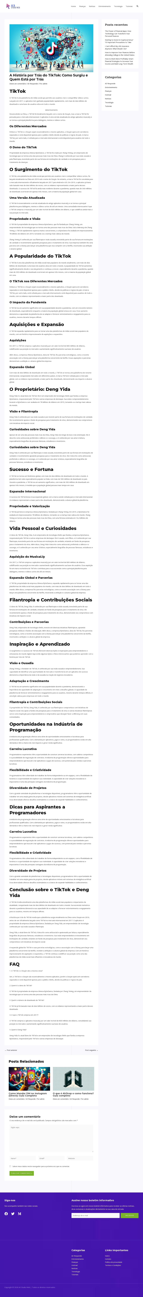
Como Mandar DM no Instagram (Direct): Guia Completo (28, 1094)
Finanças (82, 6)
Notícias (92, 6)
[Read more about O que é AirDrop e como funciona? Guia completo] (73, 1079)
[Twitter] (13, 1213)
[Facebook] (6, 1213)
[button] (138, 6)
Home (73, 6)
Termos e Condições (113, 1265)
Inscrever (129, 1215)
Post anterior (11, 1050)
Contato (108, 1259)
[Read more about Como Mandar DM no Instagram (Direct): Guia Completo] (29, 1079)
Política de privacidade (113, 1262)
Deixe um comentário (17, 83)
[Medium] (19, 1213)
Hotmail (108, 95)
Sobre (107, 1256)
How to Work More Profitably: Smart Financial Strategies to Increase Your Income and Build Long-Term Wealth (119, 61)
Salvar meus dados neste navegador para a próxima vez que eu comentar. (41, 1166)
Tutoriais (129, 6)
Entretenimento (105, 6)
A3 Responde (32, 83)
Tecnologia (118, 6)
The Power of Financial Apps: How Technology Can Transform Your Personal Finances (118, 33)
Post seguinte (91, 1050)
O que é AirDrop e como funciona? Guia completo (73, 1094)
